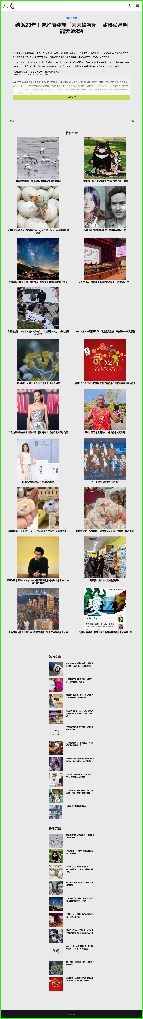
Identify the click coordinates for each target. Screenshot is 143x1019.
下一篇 (131, 121)
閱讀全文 (71, 97)
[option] (71, 740)
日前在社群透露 (25, 62)
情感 (68, 18)
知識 (75, 18)
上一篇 (11, 121)
